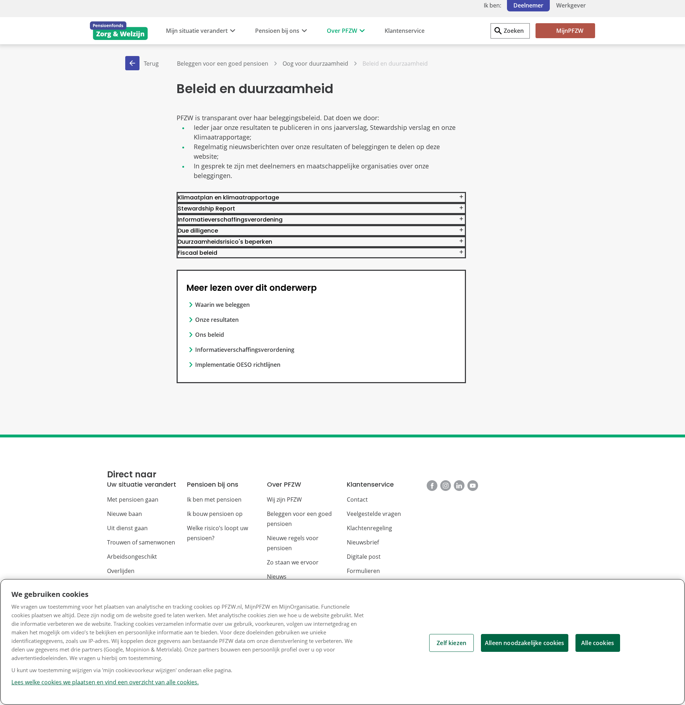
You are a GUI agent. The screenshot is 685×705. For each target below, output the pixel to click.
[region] (342, 642)
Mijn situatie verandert (197, 31)
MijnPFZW (569, 31)
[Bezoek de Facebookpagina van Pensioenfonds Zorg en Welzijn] (432, 485)
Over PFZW (342, 31)
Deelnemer (528, 5)
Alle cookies (597, 643)
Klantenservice (405, 31)
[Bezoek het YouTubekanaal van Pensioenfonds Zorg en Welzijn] (472, 485)
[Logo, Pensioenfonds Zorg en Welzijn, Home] (119, 30)
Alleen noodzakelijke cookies (524, 643)
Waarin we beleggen (222, 305)
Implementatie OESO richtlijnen (237, 365)
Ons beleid (209, 335)
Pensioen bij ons (277, 31)
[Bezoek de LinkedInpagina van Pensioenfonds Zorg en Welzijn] (459, 485)
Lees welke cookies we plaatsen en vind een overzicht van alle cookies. (105, 682)
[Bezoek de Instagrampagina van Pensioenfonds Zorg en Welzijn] (445, 485)
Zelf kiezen (451, 643)
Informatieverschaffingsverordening (244, 350)
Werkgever (571, 5)
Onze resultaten (217, 320)
